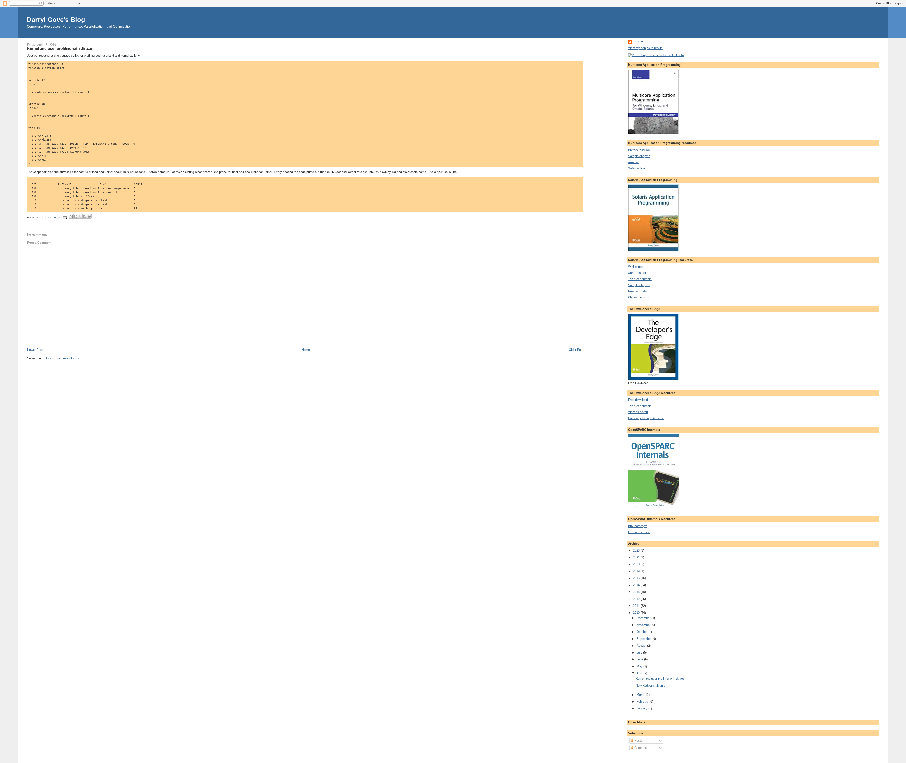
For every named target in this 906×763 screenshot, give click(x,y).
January (642, 708)
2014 (637, 585)
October (642, 631)
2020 (637, 564)
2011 (637, 606)
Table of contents (640, 279)
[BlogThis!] (75, 216)
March (641, 694)
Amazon (633, 162)
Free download (638, 400)
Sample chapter (639, 156)
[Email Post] (65, 217)
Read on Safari (638, 291)
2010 (637, 612)
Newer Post (35, 350)
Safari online (636, 168)
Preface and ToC (639, 150)
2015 (637, 578)
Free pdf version (639, 532)
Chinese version (639, 297)
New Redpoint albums (650, 685)
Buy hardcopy (637, 526)
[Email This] (71, 216)
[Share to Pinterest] (89, 216)
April (640, 673)
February (643, 701)
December (644, 618)
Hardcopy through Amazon (646, 418)
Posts (637, 740)
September (644, 639)
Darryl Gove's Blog (56, 19)
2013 (637, 592)
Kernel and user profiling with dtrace (660, 678)
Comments (641, 748)
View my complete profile (645, 48)
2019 (637, 571)
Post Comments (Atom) (62, 358)
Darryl (638, 41)
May (640, 666)
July (640, 652)
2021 (637, 557)
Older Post (576, 350)
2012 (637, 599)
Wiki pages (635, 266)
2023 (637, 550)
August (642, 645)
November (644, 625)
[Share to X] (80, 216)
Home (306, 350)
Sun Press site (638, 273)
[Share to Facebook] (84, 216)
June (640, 659)
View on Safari (638, 412)
